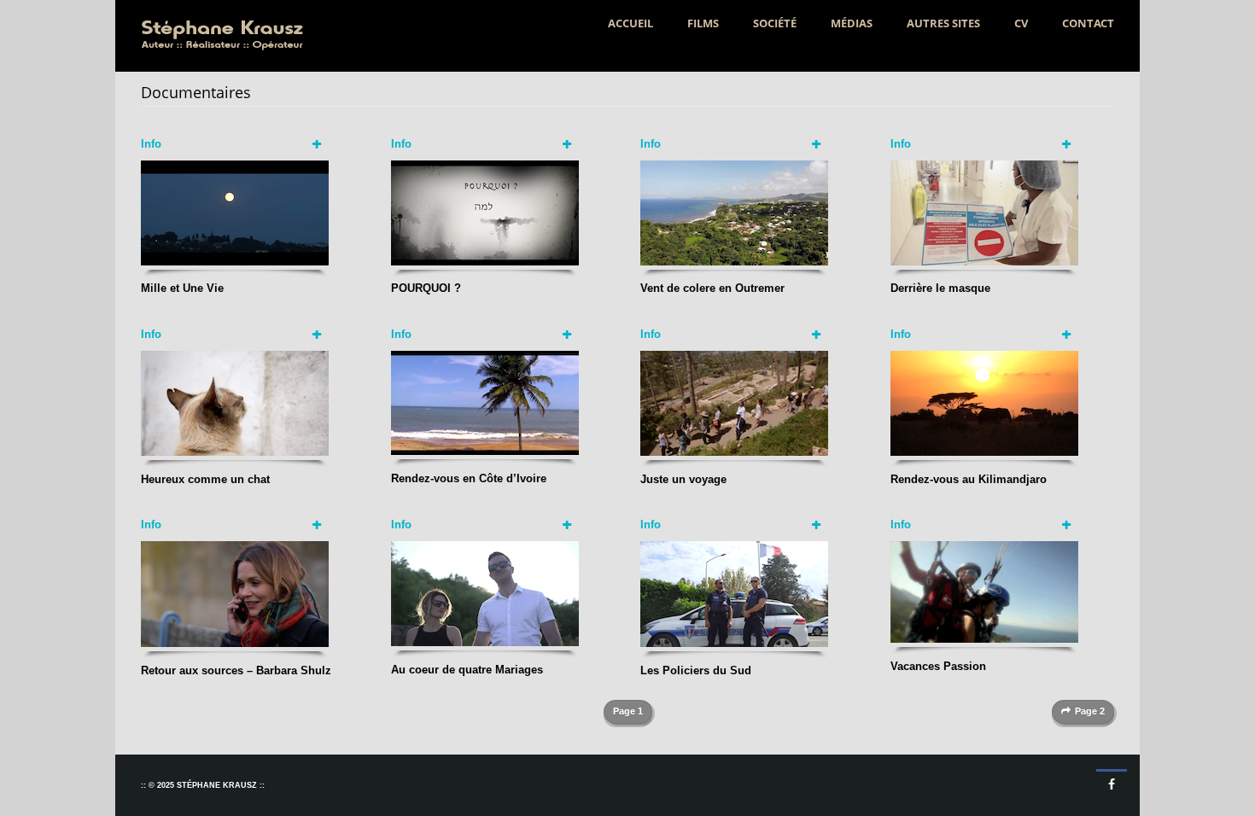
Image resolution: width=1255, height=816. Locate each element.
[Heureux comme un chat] (235, 402)
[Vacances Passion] (984, 591)
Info (151, 143)
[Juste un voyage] (734, 402)
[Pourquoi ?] (485, 212)
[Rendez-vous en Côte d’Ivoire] (485, 401)
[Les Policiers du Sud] (734, 593)
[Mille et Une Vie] (235, 212)
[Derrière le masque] (984, 212)
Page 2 (1090, 711)
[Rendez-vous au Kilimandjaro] (984, 402)
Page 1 (628, 711)
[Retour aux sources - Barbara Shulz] (235, 593)
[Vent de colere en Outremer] (734, 212)
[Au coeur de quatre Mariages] (485, 592)
